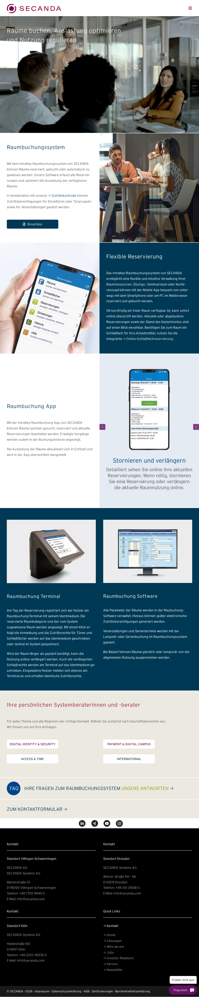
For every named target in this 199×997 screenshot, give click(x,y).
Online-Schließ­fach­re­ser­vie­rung (148, 339)
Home (109, 935)
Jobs (108, 952)
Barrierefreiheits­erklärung (132, 991)
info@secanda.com (31, 899)
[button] (102, 427)
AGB (86, 991)
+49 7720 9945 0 (32, 893)
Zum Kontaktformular (37, 809)
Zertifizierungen (102, 991)
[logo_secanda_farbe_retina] (34, 5)
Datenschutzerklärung (66, 991)
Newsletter (113, 970)
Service (110, 964)
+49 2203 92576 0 (33, 955)
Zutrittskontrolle (62, 195)
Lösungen (112, 941)
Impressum (42, 991)
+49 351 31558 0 (128, 887)
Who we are (113, 946)
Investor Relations (118, 958)
